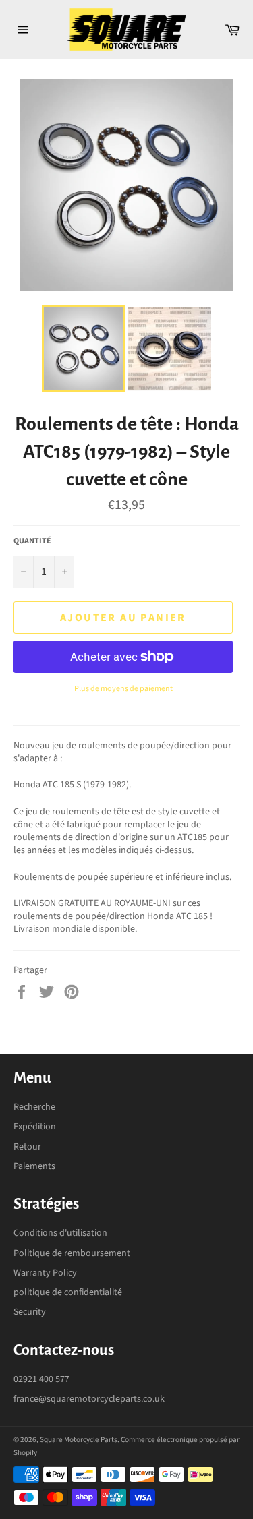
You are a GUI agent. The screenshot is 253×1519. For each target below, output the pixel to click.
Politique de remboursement (71, 1253)
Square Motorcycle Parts (78, 1440)
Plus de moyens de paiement (123, 689)
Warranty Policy (45, 1273)
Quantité (32, 541)
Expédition (34, 1126)
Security (29, 1312)
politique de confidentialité (67, 1292)
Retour (27, 1147)
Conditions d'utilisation (60, 1233)
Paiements (34, 1166)
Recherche (34, 1107)
